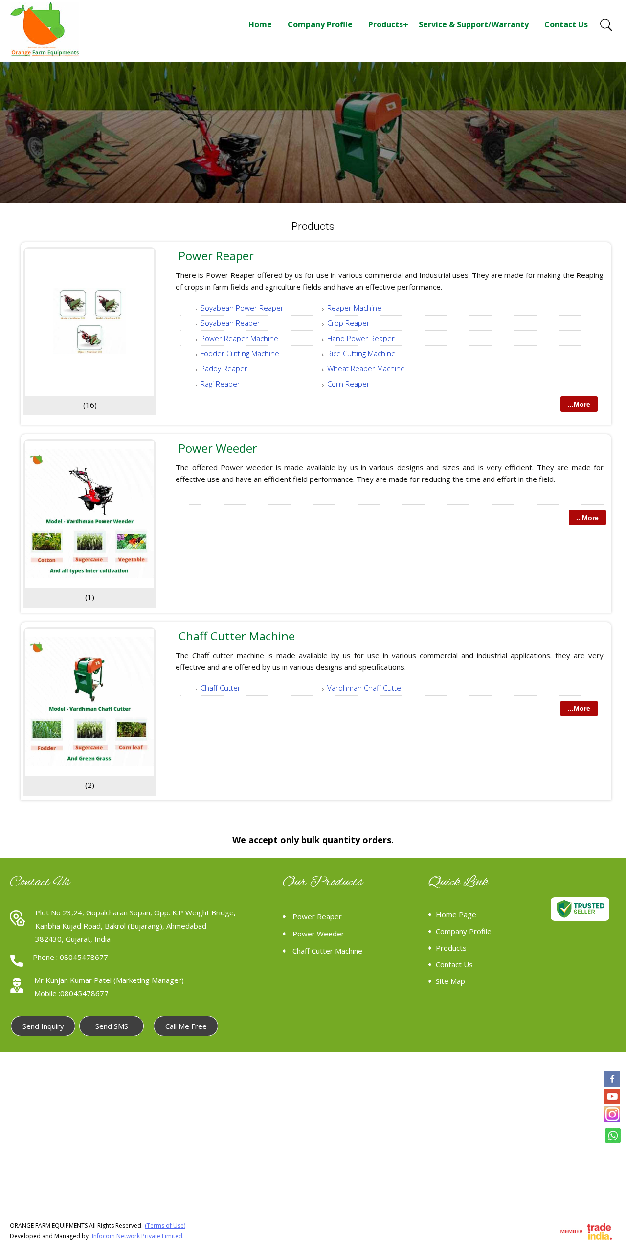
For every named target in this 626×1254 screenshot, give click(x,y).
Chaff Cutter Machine (237, 636)
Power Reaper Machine (239, 338)
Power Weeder (218, 448)
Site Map (450, 981)
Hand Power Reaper (361, 338)
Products (385, 24)
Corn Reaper (348, 383)
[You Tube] (612, 1101)
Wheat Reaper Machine (366, 368)
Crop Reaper (348, 323)
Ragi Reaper (220, 383)
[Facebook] (612, 1084)
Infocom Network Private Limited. (138, 1236)
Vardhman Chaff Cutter (365, 688)
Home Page (456, 914)
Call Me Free (186, 1026)
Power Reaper (216, 256)
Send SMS (111, 1026)
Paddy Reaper (224, 368)
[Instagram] (612, 1119)
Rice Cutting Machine (361, 353)
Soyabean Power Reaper (242, 308)
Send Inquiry (43, 1026)
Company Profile (320, 24)
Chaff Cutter (221, 688)
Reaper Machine (354, 308)
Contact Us (566, 24)
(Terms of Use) (165, 1225)
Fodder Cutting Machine (240, 353)
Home (260, 24)
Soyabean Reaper (230, 323)
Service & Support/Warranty (474, 24)
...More (579, 404)
